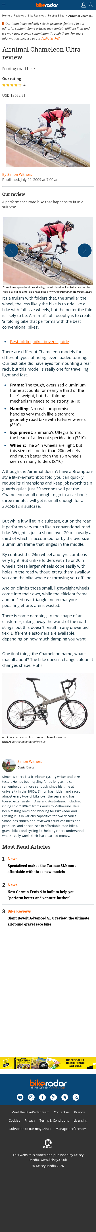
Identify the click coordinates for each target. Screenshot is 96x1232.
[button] (48, 255)
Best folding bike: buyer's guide (39, 341)
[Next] (85, 250)
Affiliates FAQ (51, 38)
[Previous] (11, 250)
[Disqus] (48, 995)
